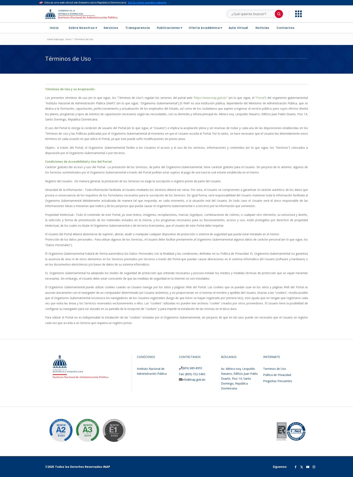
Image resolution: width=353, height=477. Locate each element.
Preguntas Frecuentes (277, 381)
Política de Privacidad (277, 375)
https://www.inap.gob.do (210, 98)
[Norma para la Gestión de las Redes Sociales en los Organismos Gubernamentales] (111, 427)
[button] (279, 14)
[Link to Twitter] (302, 467)
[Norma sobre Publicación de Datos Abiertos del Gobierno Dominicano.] (84, 427)
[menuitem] (56, 28)
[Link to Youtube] (308, 467)
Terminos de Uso (274, 369)
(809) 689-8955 (192, 368)
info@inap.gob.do (193, 379)
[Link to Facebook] (296, 467)
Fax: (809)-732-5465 (192, 374)
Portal (260, 98)
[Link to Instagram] (314, 467)
